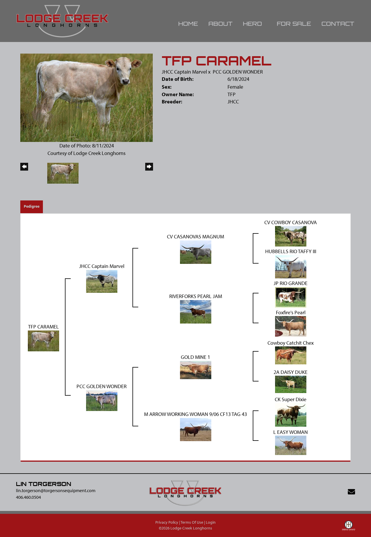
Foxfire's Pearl (290, 312)
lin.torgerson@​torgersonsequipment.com (55, 490)
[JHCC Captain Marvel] (101, 280)
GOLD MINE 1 (195, 357)
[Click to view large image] (86, 97)
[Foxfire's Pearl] (290, 325)
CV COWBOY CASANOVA (290, 222)
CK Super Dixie (290, 399)
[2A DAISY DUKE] (290, 384)
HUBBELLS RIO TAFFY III (290, 251)
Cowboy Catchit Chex (291, 342)
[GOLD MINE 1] (195, 369)
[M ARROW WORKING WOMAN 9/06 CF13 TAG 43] (195, 428)
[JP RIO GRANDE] (290, 296)
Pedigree (31, 206)
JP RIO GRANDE (291, 283)
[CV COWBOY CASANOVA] (290, 235)
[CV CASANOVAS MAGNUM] (195, 251)
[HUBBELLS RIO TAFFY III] (290, 266)
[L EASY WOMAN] (290, 444)
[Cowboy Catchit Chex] (290, 355)
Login (211, 522)
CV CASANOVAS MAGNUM (195, 236)
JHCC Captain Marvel (184, 71)
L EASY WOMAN (290, 432)
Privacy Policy (166, 522)
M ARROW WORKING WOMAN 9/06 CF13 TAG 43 (195, 414)
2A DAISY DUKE (291, 372)
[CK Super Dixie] (290, 414)
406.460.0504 (28, 497)
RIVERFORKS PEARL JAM (195, 296)
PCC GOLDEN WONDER (238, 71)
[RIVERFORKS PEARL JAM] (195, 311)
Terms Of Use (192, 522)
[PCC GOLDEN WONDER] (101, 400)
